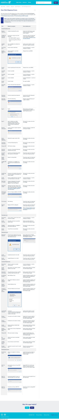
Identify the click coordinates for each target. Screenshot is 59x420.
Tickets (29, 2)
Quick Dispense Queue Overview (8, 15)
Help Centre (18, 2)
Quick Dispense (18, 6)
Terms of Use (46, 414)
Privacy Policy (39, 414)
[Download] (27, 202)
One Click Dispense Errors (26, 6)
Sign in (55, 2)
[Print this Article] (35, 10)
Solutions (25, 2)
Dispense (12, 6)
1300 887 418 (31, 414)
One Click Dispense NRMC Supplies (21, 15)
